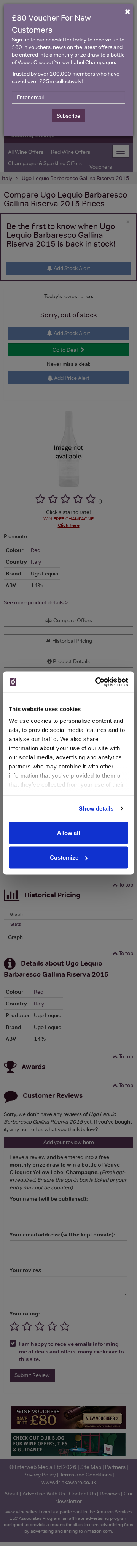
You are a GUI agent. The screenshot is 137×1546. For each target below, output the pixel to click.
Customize (64, 857)
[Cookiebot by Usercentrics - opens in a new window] (96, 682)
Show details (96, 808)
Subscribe (68, 115)
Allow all (68, 832)
